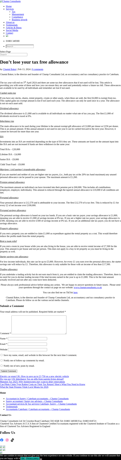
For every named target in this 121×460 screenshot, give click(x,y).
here (75, 292)
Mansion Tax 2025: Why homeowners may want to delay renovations (32, 381)
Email (3, 344)
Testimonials (12, 25)
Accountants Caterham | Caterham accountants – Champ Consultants (38, 409)
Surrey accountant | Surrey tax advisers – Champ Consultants (34, 401)
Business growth (19, 19)
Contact (9, 33)
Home (9, 6)
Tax (13, 11)
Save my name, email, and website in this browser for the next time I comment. (40, 355)
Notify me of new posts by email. (19, 366)
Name (3, 338)
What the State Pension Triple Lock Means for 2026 (24, 387)
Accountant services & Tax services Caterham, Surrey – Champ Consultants (41, 404)
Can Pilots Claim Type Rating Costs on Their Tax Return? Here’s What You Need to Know (42, 384)
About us (10, 22)
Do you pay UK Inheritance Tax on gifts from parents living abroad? (32, 379)
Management (18, 14)
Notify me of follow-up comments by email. (24, 360)
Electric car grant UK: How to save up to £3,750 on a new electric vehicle (34, 376)
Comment (5, 333)
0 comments (37, 69)
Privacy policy (32, 458)
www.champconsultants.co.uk (88, 287)
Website (3, 349)
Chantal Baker (9, 69)
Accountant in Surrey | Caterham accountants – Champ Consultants (37, 398)
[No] (41, 459)
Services (10, 9)
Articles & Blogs (14, 27)
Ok (23, 458)
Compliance (17, 17)
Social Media (12, 30)
